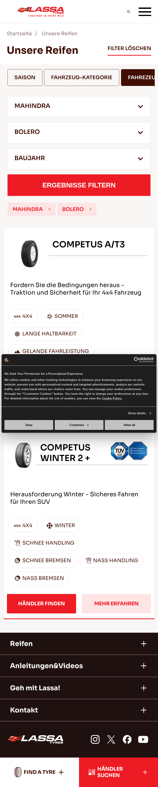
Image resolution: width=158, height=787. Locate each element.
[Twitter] (111, 739)
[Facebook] (127, 739)
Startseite (19, 33)
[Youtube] (143, 739)
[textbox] (79, 159)
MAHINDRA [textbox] (32, 106)
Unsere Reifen (59, 33)
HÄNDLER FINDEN (41, 604)
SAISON (24, 77)
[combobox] (79, 106)
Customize (77, 425)
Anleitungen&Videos (46, 666)
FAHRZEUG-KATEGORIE (81, 77)
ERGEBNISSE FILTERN (79, 185)
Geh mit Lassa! (35, 688)
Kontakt (24, 710)
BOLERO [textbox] (27, 132)
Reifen (21, 643)
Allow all (129, 425)
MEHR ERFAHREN (116, 604)
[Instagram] (95, 739)
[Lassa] (40, 11)
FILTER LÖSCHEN (129, 48)
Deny (28, 425)
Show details (137, 413)
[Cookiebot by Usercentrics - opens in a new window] (137, 360)
